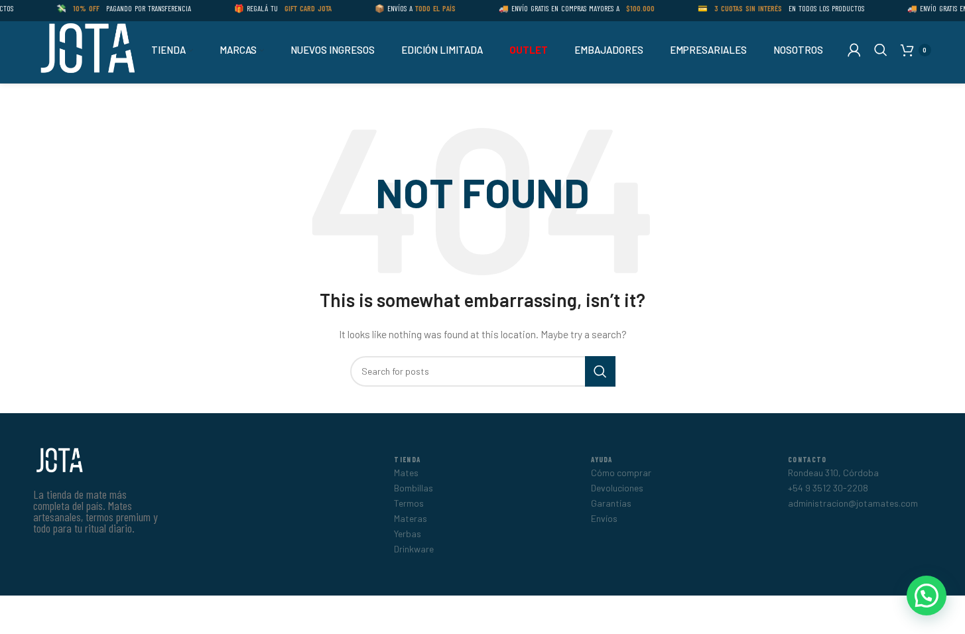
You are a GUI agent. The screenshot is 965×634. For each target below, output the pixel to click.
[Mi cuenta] (854, 49)
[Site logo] (86, 48)
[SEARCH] (600, 371)
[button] (926, 595)
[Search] (881, 49)
